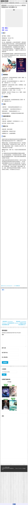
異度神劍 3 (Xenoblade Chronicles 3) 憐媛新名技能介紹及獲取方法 (20, 323)
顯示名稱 (4, 348)
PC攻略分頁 (17, 285)
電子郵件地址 (5, 352)
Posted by (7, 285)
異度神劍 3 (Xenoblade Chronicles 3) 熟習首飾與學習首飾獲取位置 (8, 323)
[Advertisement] (14, 19)
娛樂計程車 (4, 1)
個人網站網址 (5, 357)
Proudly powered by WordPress (8, 468)
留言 (3, 334)
